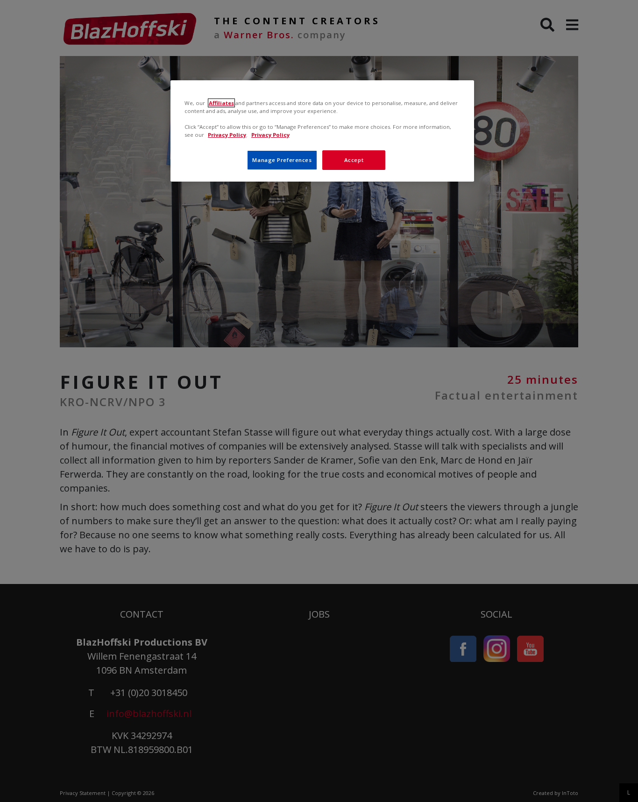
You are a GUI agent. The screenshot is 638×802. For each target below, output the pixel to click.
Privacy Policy (227, 134)
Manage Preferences (282, 159)
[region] (322, 131)
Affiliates (221, 102)
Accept (353, 159)
